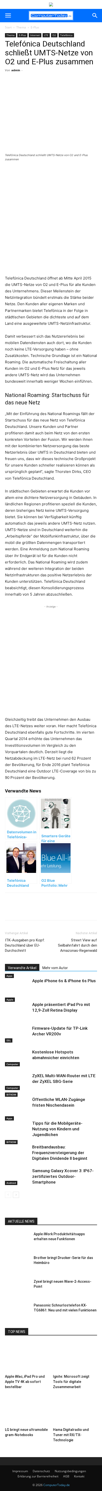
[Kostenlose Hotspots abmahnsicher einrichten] (17, 1057)
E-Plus (35, 27)
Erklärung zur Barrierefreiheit (38, 1476)
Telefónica (66, 35)
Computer (12, 1064)
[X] (37, 88)
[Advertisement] (51, 219)
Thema (21, 27)
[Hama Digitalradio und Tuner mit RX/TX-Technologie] (75, 1410)
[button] (8, 15)
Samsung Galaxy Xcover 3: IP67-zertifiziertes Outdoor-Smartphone (63, 1176)
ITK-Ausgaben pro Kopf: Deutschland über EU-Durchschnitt (25, 945)
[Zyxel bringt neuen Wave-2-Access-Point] (17, 1287)
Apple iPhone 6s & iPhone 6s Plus (64, 980)
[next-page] (16, 1195)
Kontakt (79, 1476)
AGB (66, 1476)
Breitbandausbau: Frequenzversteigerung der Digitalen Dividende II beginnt (59, 1152)
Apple (9, 999)
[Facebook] (25, 88)
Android (11, 1183)
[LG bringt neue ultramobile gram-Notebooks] (27, 1410)
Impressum (20, 1471)
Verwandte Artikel (22, 968)
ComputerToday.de (56, 1485)
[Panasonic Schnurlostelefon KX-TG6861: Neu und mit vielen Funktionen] (17, 1311)
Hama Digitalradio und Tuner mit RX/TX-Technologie (71, 1435)
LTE (46, 35)
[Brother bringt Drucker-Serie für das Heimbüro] (17, 1264)
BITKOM (11, 1094)
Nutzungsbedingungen (70, 1471)
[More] (48, 88)
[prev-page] (8, 1195)
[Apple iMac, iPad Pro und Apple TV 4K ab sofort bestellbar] (27, 1357)
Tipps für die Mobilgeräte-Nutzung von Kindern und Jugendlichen (57, 1129)
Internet (35, 35)
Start (8, 27)
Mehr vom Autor (55, 968)
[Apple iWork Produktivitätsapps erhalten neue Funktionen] (17, 1240)
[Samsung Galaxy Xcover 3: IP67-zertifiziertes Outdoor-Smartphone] (17, 1176)
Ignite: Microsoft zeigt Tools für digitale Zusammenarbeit (71, 1382)
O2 (54, 35)
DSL (8, 1040)
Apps (9, 976)
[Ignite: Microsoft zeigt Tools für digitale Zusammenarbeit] (75, 1357)
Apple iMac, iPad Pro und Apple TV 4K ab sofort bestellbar (25, 1382)
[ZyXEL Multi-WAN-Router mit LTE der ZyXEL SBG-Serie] (17, 1081)
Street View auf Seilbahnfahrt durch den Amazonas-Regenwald (77, 945)
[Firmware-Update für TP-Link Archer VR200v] (17, 1034)
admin (15, 70)
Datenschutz (41, 1471)
